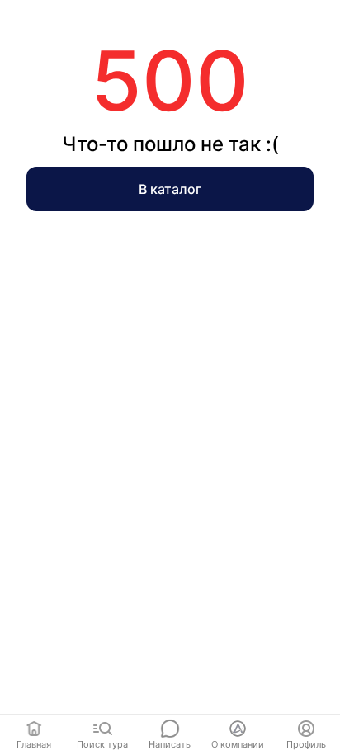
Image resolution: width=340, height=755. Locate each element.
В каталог (170, 189)
